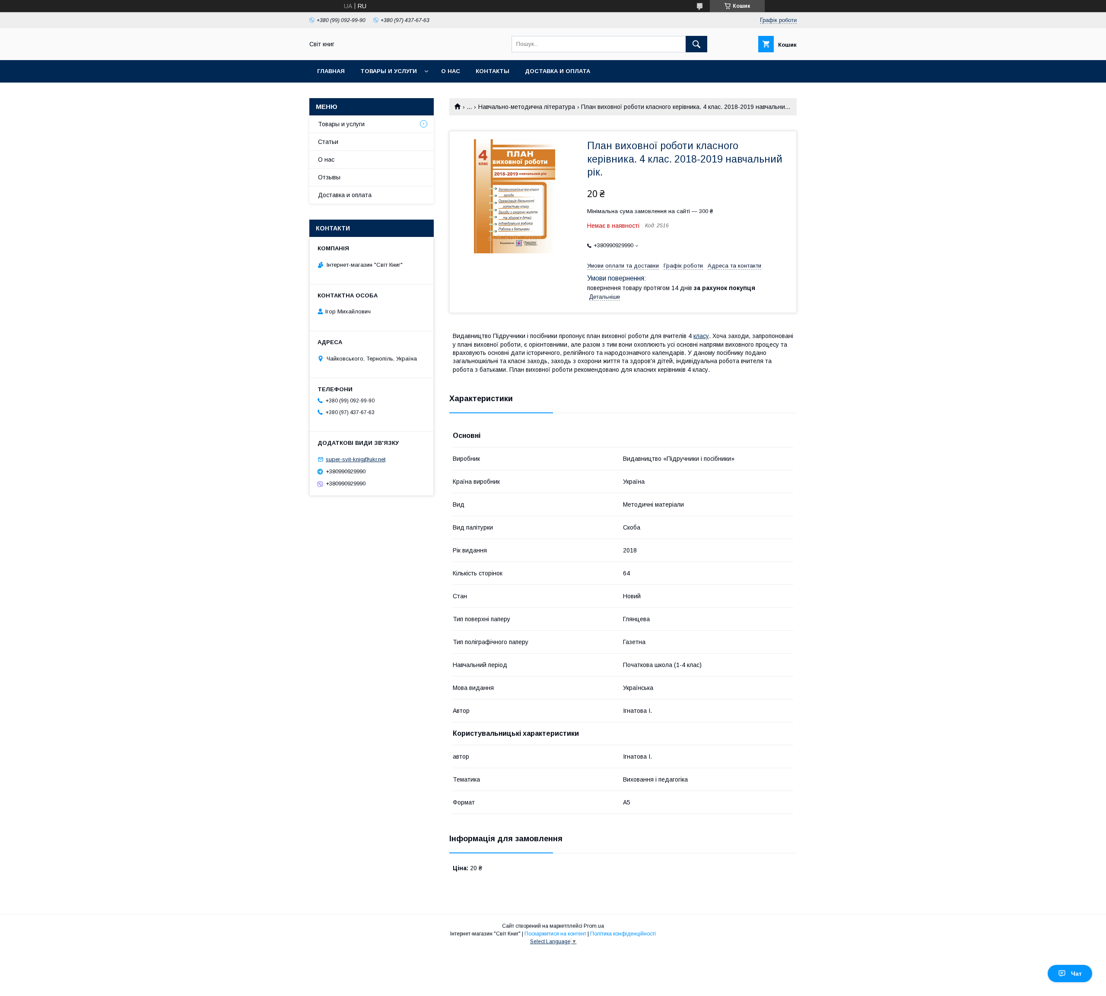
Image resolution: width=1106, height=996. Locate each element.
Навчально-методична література (526, 106)
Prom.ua (594, 926)
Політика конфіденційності (623, 934)
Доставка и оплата (557, 71)
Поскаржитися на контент (555, 934)
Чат (1076, 973)
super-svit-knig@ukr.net (355, 459)
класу (701, 335)
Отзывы (329, 177)
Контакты (492, 71)
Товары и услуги (388, 71)
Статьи (328, 141)
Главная (331, 71)
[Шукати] (696, 44)
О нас (450, 71)
